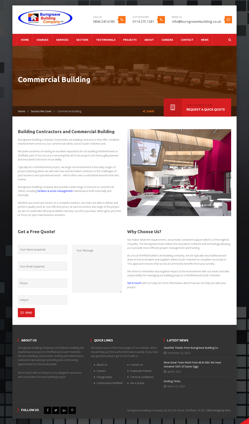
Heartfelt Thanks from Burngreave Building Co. (191, 347)
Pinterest (72, 410)
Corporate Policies (141, 371)
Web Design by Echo (219, 410)
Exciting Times (172, 381)
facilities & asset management (55, 191)
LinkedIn (64, 410)
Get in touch (134, 283)
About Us (102, 364)
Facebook (47, 410)
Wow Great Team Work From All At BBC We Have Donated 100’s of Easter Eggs (192, 364)
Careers (101, 371)
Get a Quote (137, 383)
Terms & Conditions (141, 377)
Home (21, 111)
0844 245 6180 (104, 21)
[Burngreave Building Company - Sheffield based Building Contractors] (45, 17)
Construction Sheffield (109, 383)
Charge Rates (104, 377)
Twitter (55, 410)
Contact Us (136, 364)
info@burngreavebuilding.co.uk (196, 21)
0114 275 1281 (143, 21)
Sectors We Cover (41, 111)
